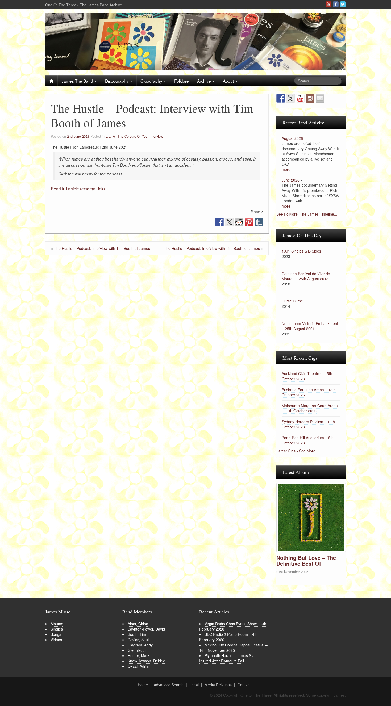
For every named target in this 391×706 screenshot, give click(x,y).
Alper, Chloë (138, 623)
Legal (194, 684)
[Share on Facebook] (219, 222)
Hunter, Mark (138, 655)
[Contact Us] (320, 98)
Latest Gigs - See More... (297, 450)
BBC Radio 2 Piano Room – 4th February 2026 (228, 637)
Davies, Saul (138, 639)
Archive (204, 81)
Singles (57, 629)
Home (143, 684)
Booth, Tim (137, 634)
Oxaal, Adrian (139, 666)
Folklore (181, 81)
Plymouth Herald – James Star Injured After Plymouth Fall (227, 658)
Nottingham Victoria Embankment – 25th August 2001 (310, 326)
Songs (56, 634)
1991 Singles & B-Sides (301, 251)
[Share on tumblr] (259, 222)
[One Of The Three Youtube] (328, 4)
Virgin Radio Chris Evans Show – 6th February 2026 (232, 626)
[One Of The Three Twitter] (343, 4)
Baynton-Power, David (146, 629)
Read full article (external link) (78, 188)
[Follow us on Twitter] (290, 98)
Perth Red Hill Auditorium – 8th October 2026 (308, 440)
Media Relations (218, 684)
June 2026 (291, 180)
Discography (117, 81)
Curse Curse (292, 301)
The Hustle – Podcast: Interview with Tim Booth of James (102, 248)
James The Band (77, 81)
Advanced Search (169, 684)
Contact (244, 684)
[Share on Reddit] (239, 222)
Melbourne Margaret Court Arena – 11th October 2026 (310, 408)
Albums (57, 623)
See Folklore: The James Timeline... (306, 214)
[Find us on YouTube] (300, 98)
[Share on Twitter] (229, 222)
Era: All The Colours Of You (126, 136)
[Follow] (310, 98)
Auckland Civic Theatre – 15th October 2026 (307, 376)
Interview (156, 136)
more (286, 169)
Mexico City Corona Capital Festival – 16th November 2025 (233, 647)
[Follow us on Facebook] (280, 98)
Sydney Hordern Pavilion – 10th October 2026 (308, 424)
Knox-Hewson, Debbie (146, 660)
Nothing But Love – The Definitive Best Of (306, 560)
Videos (56, 639)
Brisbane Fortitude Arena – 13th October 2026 (309, 392)
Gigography (151, 81)
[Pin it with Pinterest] (249, 222)
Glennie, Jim (138, 650)
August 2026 (292, 138)
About (229, 81)
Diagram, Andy (140, 645)
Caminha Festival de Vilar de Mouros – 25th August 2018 (306, 276)
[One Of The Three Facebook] (336, 4)
